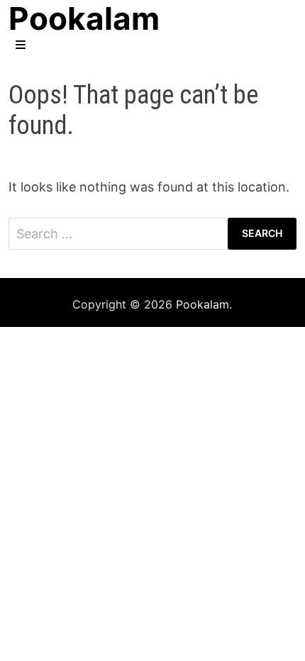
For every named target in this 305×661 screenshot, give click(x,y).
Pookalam (202, 304)
